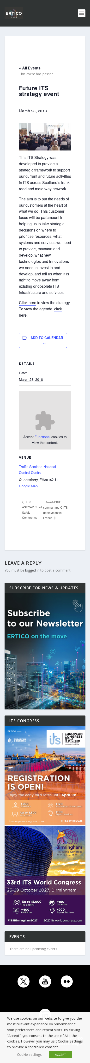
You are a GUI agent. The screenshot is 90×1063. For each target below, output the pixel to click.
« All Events (30, 68)
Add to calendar (46, 337)
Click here (27, 302)
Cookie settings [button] (29, 1054)
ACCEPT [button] (60, 1054)
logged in (32, 570)
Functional (42, 436)
